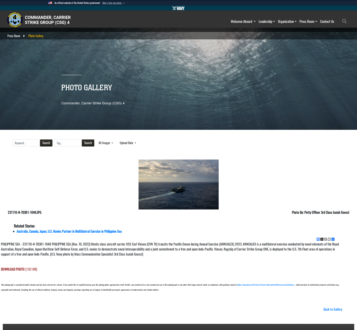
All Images (105, 143)
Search (46, 143)
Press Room (307, 21)
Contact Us (327, 21)
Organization (286, 21)
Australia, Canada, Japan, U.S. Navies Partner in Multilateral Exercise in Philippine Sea (69, 231)
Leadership (265, 21)
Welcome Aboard (242, 21)
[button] (114, 3)
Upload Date (127, 143)
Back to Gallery (333, 309)
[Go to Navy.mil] (178, 8)
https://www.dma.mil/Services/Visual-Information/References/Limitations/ (265, 284)
